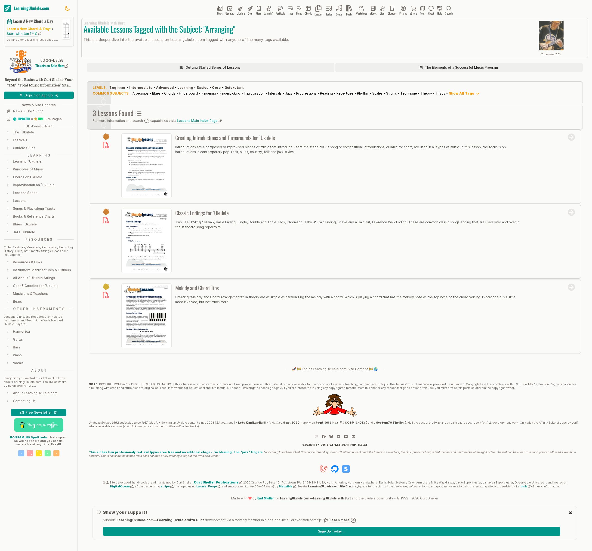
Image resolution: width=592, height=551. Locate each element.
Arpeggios (140, 93)
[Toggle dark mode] (67, 8)
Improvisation (254, 93)
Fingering (209, 93)
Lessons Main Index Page (198, 121)
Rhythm (363, 93)
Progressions (306, 93)
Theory (426, 93)
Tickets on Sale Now (50, 65)
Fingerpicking (230, 93)
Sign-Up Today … (331, 531)
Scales (377, 93)
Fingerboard (188, 93)
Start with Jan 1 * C (22, 34)
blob (524, 486)
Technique (409, 93)
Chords (169, 93)
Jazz (289, 93)
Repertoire (344, 93)
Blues (156, 93)
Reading (326, 93)
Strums (391, 93)
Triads (440, 93)
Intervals (274, 93)
